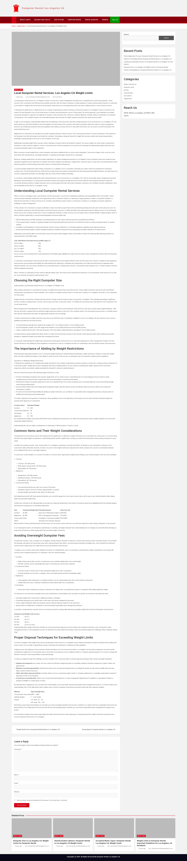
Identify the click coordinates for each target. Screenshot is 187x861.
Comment (18, 749)
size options (128, 96)
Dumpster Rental (74, 20)
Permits (105, 20)
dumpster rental (129, 87)
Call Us (115, 20)
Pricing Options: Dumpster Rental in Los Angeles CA (98, 729)
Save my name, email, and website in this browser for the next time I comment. (42, 800)
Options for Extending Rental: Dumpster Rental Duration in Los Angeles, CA (148, 59)
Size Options (59, 20)
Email (16, 783)
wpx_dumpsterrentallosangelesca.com (38, 97)
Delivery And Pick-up (42, 20)
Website (16, 792)
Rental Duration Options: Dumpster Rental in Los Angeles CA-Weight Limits (72, 842)
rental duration (128, 93)
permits (126, 90)
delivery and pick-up (130, 84)
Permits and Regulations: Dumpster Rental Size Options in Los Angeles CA (147, 70)
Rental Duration (91, 20)
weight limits (18, 89)
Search (166, 38)
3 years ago (19, 97)
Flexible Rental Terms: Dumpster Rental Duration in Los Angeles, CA (38, 729)
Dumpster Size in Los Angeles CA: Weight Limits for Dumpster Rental (146, 67)
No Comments (57, 97)
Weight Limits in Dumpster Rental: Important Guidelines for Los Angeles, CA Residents (154, 843)
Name (16, 775)
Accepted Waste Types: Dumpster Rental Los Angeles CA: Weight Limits (113, 842)
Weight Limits (25, 20)
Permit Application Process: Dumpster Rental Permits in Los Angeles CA (147, 56)
